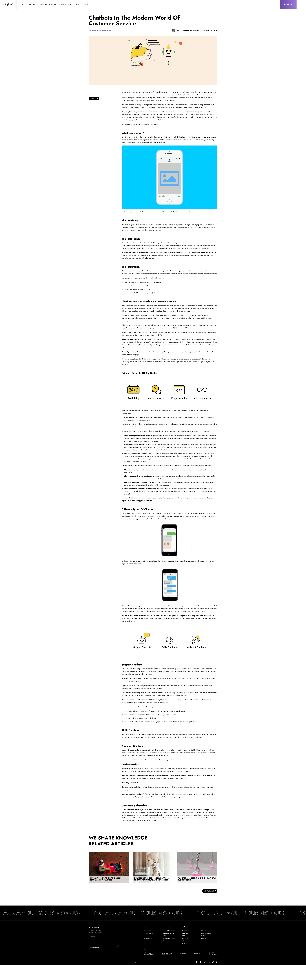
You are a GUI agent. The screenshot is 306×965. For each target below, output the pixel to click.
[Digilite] (8, 4)
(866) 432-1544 (93, 932)
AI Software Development (168, 935)
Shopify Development (148, 938)
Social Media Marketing (206, 933)
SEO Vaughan (185, 943)
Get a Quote (288, 4)
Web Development (147, 930)
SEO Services (185, 933)
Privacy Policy (91, 962)
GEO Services (204, 930)
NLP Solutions (166, 941)
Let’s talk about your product (89, 912)
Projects (70, 4)
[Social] (198, 962)
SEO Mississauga (185, 941)
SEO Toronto (184, 935)
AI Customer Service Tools (168, 933)
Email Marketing (204, 936)
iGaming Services (204, 938)
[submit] (117, 947)
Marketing (43, 4)
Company (23, 4)
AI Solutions (52, 4)
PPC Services (185, 930)
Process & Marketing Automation (169, 938)
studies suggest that (136, 315)
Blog (77, 4)
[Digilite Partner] (149, 954)
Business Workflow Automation (169, 930)
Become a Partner (98, 962)
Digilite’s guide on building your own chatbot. (137, 501)
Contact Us (85, 4)
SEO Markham (185, 938)
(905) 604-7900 (93, 931)
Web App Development (148, 933)
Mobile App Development (149, 935)
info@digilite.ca (93, 937)
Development (32, 4)
